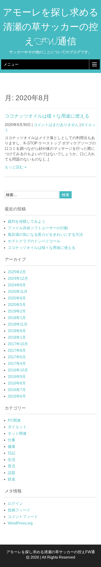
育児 (11, 466)
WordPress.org (20, 523)
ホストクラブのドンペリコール (34, 241)
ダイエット (17, 427)
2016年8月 (17, 383)
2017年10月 (18, 344)
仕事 (11, 440)
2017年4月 (17, 364)
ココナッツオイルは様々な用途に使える (47, 115)
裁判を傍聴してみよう (26, 221)
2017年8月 (17, 350)
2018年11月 (17, 324)
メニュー (11, 64)
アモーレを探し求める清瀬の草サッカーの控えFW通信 (50, 28)
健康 (11, 447)
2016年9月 (17, 377)
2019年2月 (17, 311)
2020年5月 (17, 305)
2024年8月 (17, 285)
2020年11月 (17, 292)
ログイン (15, 504)
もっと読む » (16, 167)
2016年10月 (18, 370)
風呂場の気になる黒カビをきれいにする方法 (45, 235)
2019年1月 (17, 318)
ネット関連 (17, 433)
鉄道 (11, 479)
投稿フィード (19, 510)
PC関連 (14, 420)
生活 (11, 460)
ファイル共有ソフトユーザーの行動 (38, 228)
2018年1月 (17, 337)
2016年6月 (17, 396)
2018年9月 (17, 331)
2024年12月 (18, 278)
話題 (11, 473)
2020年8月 (17, 298)
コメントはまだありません (56, 125)
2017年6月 (17, 357)
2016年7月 (17, 390)
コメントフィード (23, 517)
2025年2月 (17, 272)
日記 (11, 453)
